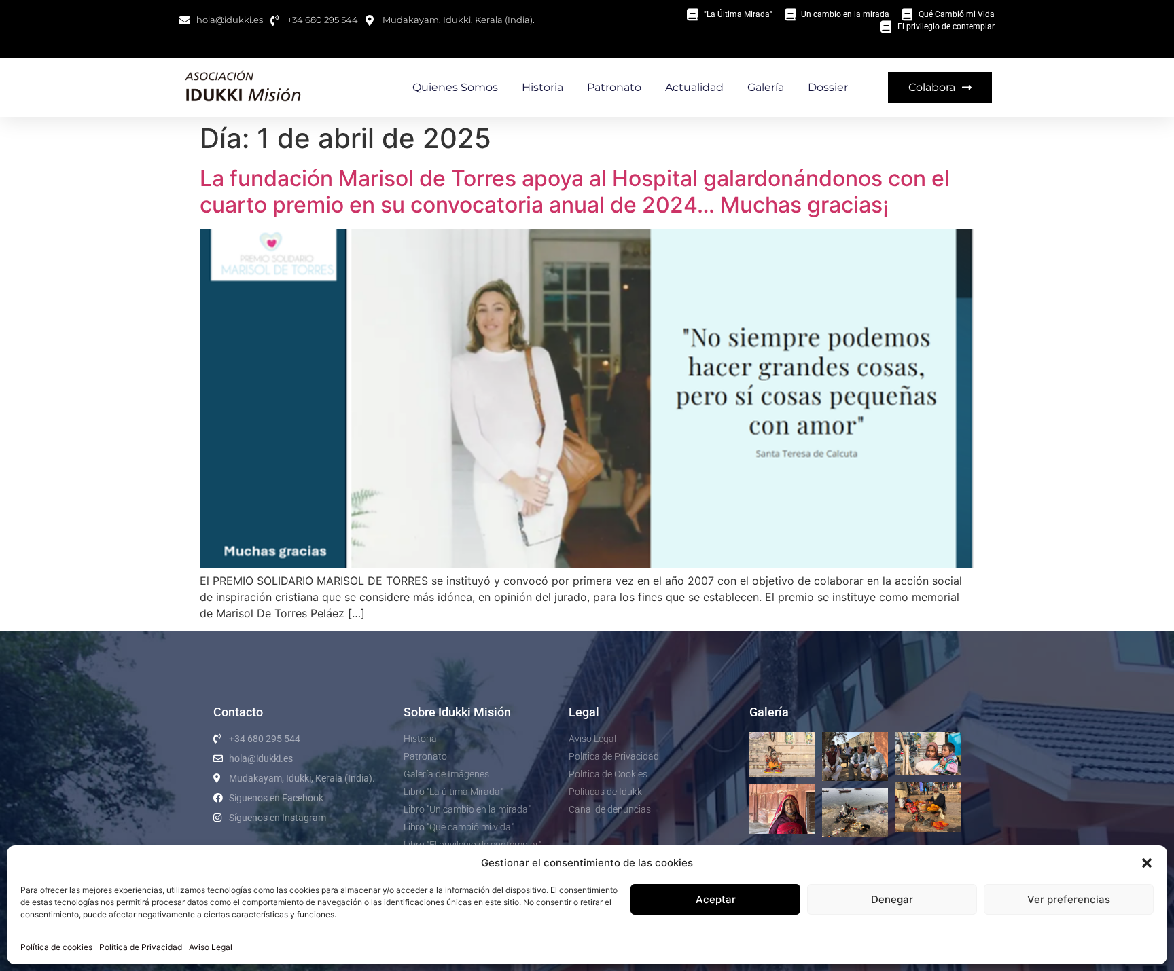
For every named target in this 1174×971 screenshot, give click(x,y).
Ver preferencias (1068, 899)
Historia (542, 87)
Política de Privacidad (140, 947)
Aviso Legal (210, 947)
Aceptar (716, 899)
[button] (1147, 863)
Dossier (828, 87)
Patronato (614, 87)
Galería (765, 87)
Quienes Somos (455, 87)
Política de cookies (56, 947)
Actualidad (694, 87)
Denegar (892, 899)
